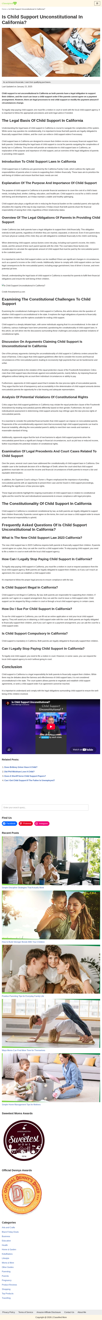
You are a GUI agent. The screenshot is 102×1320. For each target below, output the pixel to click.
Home (4, 9)
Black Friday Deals (10, 1232)
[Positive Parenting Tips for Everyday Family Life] (51, 970)
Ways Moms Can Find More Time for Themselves (23, 1050)
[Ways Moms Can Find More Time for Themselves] (51, 1024)
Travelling (6, 1298)
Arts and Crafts (8, 1227)
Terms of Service (25, 1312)
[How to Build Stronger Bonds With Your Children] (51, 915)
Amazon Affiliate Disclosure (49, 1312)
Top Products (7, 1294)
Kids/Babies (7, 1254)
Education (6, 1241)
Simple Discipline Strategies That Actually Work (23, 888)
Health (5, 1245)
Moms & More (8, 1263)
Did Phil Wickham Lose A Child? (19, 772)
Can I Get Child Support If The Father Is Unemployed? (29, 780)
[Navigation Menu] (97, 3)
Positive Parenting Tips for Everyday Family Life (23, 996)
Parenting (6, 1271)
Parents (5, 1276)
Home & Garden (9, 1249)
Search (95, 807)
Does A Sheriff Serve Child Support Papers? (25, 776)
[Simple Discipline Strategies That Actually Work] (51, 861)
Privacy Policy (8, 1312)
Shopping (6, 1289)
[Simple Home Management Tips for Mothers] (51, 1078)
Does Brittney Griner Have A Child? (20, 767)
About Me (82, 1312)
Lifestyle (5, 1258)
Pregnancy (6, 1280)
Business (6, 1236)
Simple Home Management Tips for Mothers (21, 1105)
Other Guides (8, 1267)
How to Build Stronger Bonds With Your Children (23, 942)
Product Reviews (9, 1285)
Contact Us (69, 1312)
